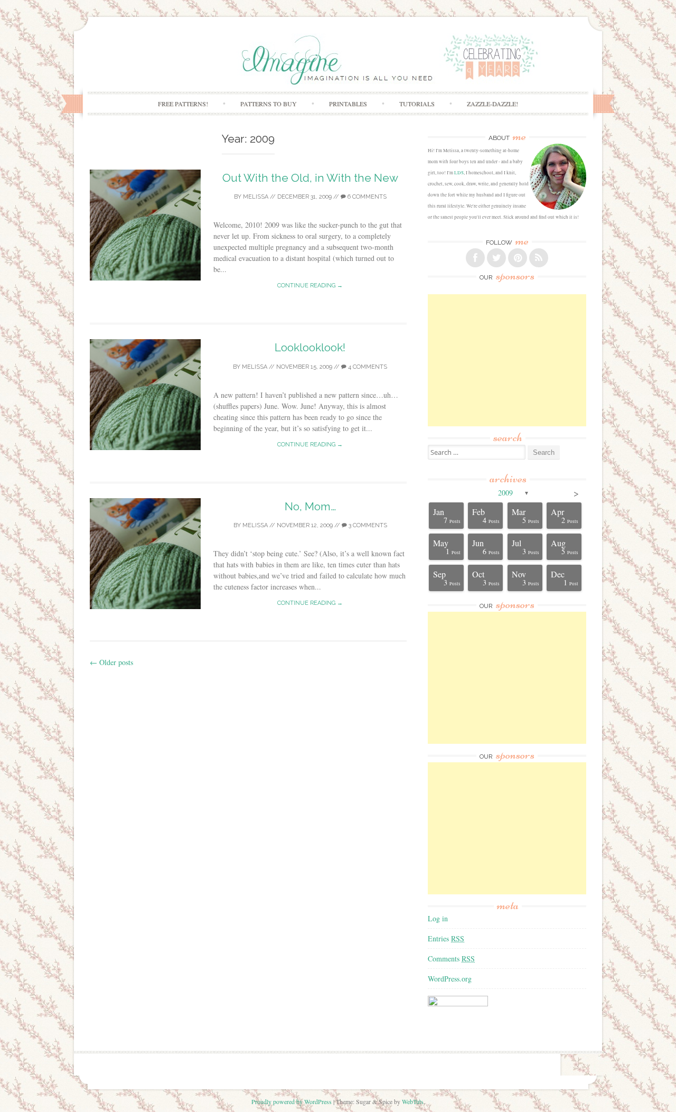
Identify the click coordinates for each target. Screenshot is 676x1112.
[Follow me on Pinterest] (517, 257)
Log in (438, 918)
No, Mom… (310, 506)
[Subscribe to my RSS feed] (538, 257)
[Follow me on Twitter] (496, 257)
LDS (459, 173)
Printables (348, 103)
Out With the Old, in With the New (310, 177)
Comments (451, 959)
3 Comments (367, 525)
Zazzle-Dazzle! (492, 103)
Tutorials (417, 103)
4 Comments (366, 366)
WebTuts (413, 1101)
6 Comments (366, 196)
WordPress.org (450, 979)
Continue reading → (310, 285)
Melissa (255, 196)
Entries (446, 938)
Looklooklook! (310, 347)
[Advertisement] (507, 360)
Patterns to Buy (268, 103)
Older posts (111, 662)
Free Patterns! (183, 103)
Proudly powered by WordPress (291, 1101)
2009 (505, 493)
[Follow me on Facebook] (475, 257)
